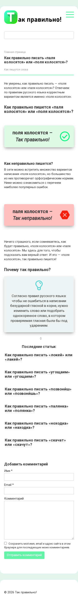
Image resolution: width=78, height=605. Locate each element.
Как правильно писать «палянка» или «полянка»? (36, 408)
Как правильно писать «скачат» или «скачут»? (35, 442)
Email (9, 485)
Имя (8, 471)
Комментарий (14, 498)
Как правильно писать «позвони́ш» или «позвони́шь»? (38, 391)
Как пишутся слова (16, 69)
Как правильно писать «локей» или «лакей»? (38, 357)
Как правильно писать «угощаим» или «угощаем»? (37, 374)
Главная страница (15, 52)
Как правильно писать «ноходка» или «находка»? (36, 425)
